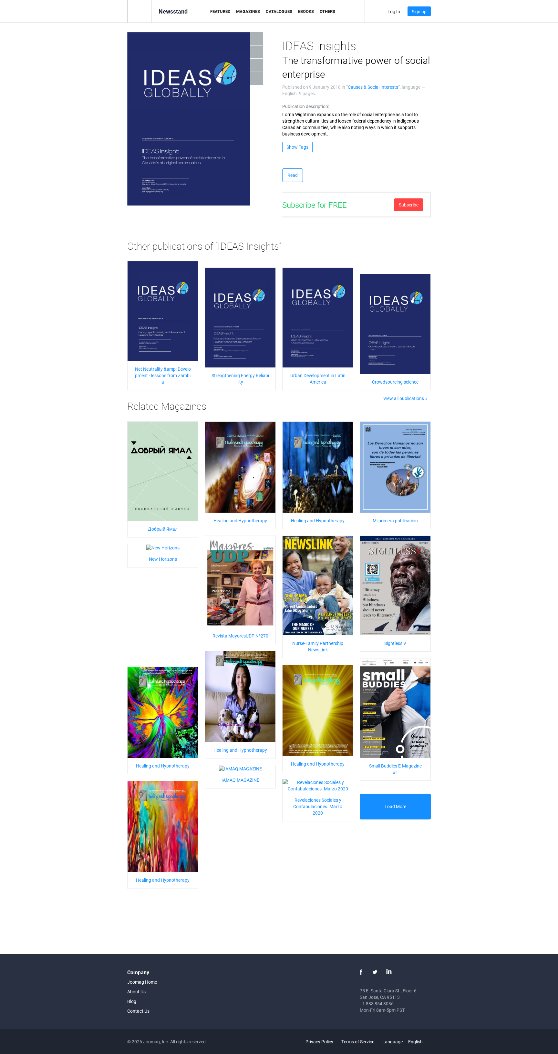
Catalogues (279, 11)
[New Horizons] (163, 547)
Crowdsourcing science (395, 382)
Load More (395, 806)
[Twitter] (374, 972)
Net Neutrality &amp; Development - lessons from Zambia (163, 375)
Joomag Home (142, 982)
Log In (394, 11)
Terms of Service (357, 1042)
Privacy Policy (319, 1042)
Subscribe (408, 205)
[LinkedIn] (388, 972)
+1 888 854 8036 (377, 1003)
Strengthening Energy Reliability (240, 378)
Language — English (403, 1042)
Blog (131, 1001)
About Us (136, 992)
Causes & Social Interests (373, 87)
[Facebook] (361, 972)
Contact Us (138, 1011)
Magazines (248, 11)
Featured (220, 11)
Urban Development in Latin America (318, 378)
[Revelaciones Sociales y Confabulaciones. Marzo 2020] (318, 785)
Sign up (419, 11)
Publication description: (305, 106)
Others (327, 11)
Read (292, 175)
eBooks (306, 11)
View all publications (403, 398)
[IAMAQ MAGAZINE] (240, 768)
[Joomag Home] (139, 11)
